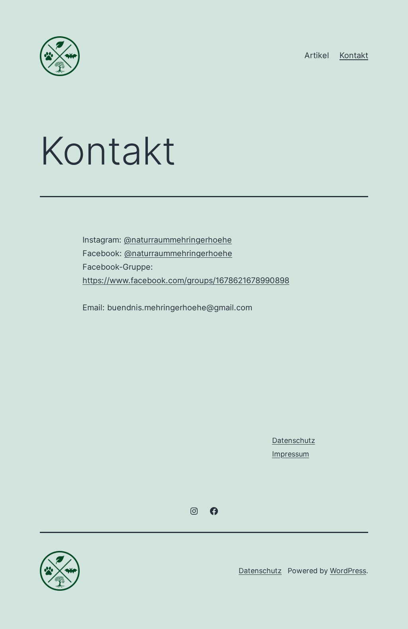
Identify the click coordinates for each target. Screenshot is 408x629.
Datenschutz (293, 440)
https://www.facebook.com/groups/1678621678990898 (185, 280)
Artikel (316, 55)
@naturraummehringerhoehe (178, 240)
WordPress (348, 570)
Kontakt (353, 55)
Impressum (290, 454)
